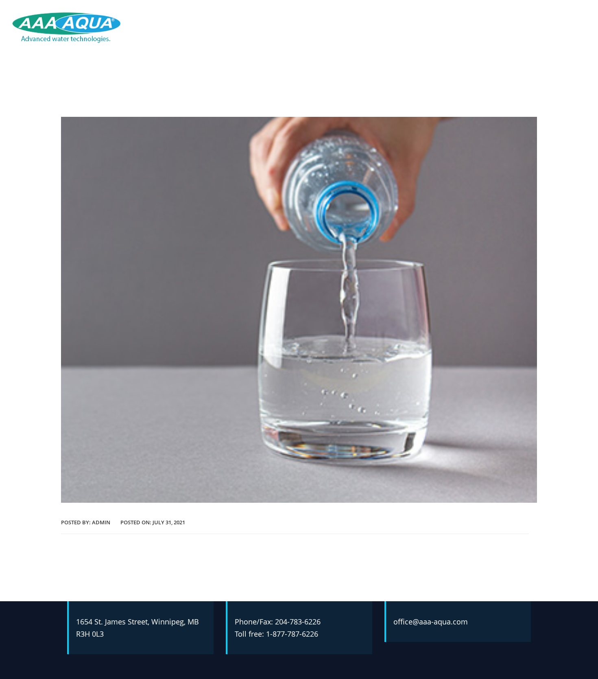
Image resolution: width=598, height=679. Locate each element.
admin (101, 522)
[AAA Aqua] (66, 27)
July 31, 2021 (169, 522)
